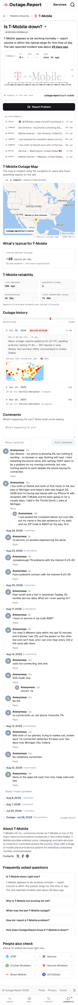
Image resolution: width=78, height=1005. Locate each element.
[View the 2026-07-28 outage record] (50, 318)
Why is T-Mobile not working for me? (28, 900)
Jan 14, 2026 (16, 387)
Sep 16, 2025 (16, 399)
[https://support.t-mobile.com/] (27, 856)
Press (42, 990)
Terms (63, 990)
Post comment (63, 442)
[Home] (4, 16)
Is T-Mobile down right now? (23, 876)
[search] (72, 4)
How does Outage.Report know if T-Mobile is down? (37, 930)
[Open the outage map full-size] (25, 371)
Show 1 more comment (18, 791)
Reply (13, 476)
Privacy (52, 990)
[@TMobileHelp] (18, 856)
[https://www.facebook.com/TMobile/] (22, 856)
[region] (39, 209)
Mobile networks (19, 15)
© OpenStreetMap (67, 233)
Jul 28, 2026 (16, 330)
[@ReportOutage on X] (74, 990)
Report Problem (41, 106)
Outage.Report (25, 4)
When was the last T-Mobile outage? (28, 910)
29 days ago (60, 46)
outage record (67, 817)
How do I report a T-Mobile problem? (28, 920)
